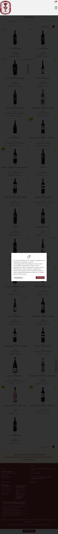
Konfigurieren (18, 277)
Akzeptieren (40, 277)
